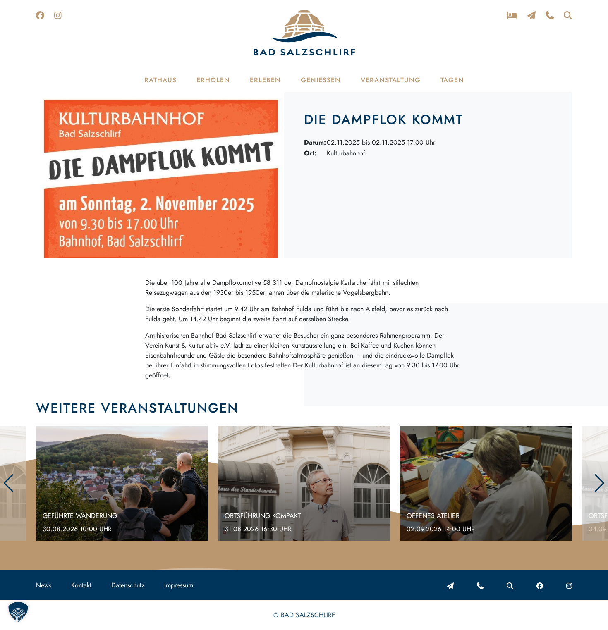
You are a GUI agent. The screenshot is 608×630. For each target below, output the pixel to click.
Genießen (321, 80)
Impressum (178, 585)
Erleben (265, 80)
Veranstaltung (391, 80)
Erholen (213, 80)
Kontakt (81, 585)
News (43, 585)
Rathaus (160, 80)
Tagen (452, 80)
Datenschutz (127, 585)
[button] (599, 483)
